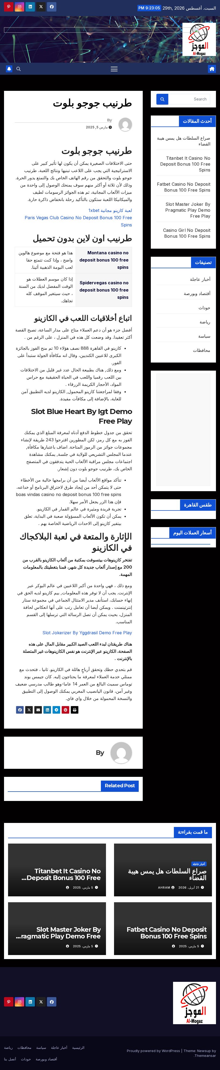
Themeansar (205, 1055)
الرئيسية (78, 1047)
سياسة (204, 336)
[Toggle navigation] (114, 69)
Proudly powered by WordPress (154, 1051)
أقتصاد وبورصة (197, 293)
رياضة (205, 322)
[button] (18, 69)
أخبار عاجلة (200, 279)
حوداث (204, 307)
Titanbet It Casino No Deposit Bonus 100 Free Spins (185, 164)
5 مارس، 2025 (83, 887)
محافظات (201, 350)
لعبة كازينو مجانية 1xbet (110, 210)
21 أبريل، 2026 (188, 887)
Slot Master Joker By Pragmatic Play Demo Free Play (187, 210)
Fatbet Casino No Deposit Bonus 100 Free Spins (167, 933)
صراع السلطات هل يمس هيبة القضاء (167, 874)
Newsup (204, 1051)
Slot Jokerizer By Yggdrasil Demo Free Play (87, 632)
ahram (164, 887)
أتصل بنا (10, 1059)
